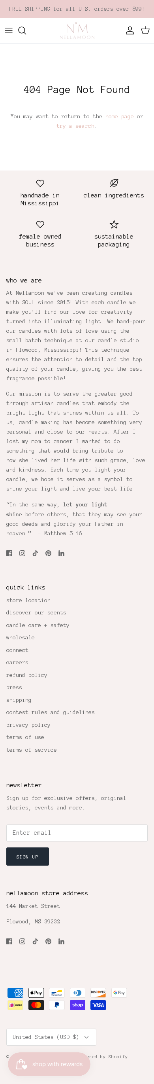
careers (17, 662)
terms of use (25, 737)
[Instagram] (22, 553)
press (14, 687)
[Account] (128, 30)
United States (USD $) (46, 1037)
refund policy (26, 675)
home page (119, 116)
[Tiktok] (35, 553)
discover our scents (36, 613)
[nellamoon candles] (77, 31)
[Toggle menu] (8, 30)
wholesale (20, 638)
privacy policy (28, 725)
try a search (75, 126)
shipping (19, 700)
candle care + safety (37, 625)
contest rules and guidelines (50, 712)
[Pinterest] (48, 553)
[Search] (26, 30)
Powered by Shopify (103, 1056)
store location (28, 600)
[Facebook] (9, 553)
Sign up (28, 856)
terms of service (31, 750)
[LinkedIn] (61, 553)
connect (17, 650)
